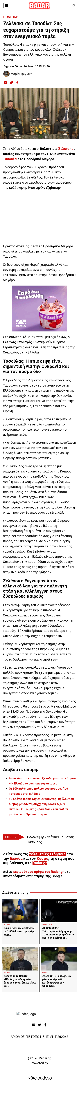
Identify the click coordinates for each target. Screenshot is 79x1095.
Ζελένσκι (65, 149)
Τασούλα (10, 159)
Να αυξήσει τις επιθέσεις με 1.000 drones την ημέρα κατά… (19, 931)
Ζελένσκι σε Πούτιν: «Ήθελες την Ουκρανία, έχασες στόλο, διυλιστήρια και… (20, 981)
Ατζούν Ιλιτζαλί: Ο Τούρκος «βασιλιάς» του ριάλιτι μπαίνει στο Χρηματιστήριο (38, 809)
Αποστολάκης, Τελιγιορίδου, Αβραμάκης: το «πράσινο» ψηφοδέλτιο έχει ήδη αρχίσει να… (58, 932)
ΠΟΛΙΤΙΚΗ (10, 17)
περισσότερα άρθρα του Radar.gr (38, 872)
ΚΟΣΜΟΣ (7, 925)
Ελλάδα (16, 858)
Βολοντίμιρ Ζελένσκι (43, 837)
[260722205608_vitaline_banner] (39, 308)
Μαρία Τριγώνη (21, 74)
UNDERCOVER (47, 925)
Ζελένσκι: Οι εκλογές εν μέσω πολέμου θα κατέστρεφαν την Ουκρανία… (56, 981)
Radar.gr (39, 863)
